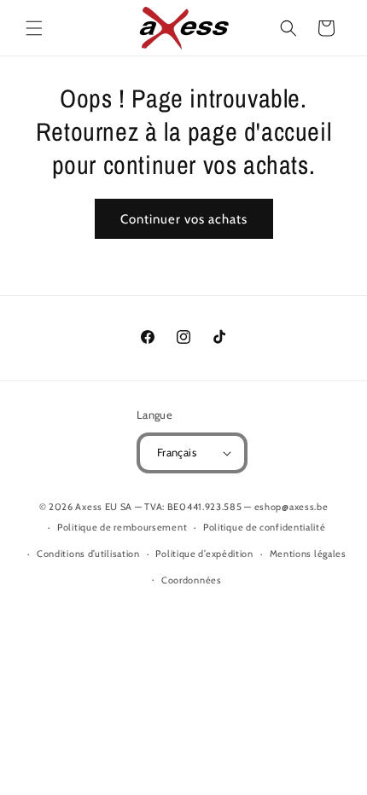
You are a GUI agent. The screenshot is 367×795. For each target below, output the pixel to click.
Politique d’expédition (204, 554)
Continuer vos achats (184, 219)
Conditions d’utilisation (88, 554)
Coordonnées (191, 580)
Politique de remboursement (122, 527)
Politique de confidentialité (264, 527)
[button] (34, 28)
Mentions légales (308, 554)
